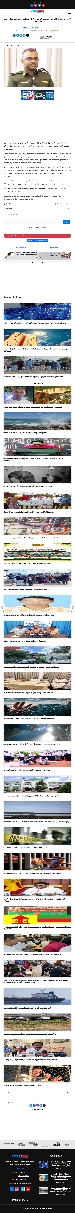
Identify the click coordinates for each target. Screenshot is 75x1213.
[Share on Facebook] (17, 35)
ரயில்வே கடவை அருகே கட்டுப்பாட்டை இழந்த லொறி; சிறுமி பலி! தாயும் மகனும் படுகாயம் (31, 667)
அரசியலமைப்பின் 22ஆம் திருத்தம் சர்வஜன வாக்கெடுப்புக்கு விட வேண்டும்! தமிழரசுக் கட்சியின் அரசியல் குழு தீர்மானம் (37, 928)
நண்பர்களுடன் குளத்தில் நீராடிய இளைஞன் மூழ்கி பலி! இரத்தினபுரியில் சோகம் (29, 718)
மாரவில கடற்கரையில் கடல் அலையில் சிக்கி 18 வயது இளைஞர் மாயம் (26, 433)
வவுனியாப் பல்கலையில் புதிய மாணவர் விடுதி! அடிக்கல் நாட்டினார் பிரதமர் (27, 770)
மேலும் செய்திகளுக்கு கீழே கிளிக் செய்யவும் (22, 236)
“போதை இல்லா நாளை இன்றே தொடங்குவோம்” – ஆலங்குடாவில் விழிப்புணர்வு (29, 512)
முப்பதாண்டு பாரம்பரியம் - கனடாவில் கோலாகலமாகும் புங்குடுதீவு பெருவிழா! (28, 563)
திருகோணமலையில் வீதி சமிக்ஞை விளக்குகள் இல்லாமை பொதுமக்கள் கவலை (29, 615)
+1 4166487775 (22, 1172)
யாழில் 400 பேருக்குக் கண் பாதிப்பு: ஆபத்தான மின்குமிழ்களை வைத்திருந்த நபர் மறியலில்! (32, 873)
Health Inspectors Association (30, 27)
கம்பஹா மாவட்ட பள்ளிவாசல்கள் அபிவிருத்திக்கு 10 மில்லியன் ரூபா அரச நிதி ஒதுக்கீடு (31, 796)
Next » (68, 1093)
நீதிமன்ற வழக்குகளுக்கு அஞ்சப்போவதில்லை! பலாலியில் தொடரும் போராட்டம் (28, 589)
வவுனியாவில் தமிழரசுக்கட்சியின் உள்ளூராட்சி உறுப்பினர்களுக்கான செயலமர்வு (28, 693)
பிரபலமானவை (54, 247)
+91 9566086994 (22, 1179)
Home (18, 30)
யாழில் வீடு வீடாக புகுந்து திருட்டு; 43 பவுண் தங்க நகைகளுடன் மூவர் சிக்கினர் (29, 486)
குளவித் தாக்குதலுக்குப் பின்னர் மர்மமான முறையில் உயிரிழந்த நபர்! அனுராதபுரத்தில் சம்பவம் (33, 407)
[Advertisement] (37, 120)
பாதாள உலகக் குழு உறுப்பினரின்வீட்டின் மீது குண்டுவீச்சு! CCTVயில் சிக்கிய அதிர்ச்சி (31, 538)
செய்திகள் (26, 30)
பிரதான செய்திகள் (52, 30)
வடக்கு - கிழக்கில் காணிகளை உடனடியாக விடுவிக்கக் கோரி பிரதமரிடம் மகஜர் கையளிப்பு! (32, 954)
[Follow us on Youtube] (44, 1105)
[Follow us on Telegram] (30, 1105)
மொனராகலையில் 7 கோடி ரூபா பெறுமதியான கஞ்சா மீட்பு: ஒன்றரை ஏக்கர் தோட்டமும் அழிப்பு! (33, 377)
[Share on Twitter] (20, 35)
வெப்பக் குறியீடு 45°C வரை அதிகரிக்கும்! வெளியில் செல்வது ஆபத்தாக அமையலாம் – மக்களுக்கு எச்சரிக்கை (61, 1176)
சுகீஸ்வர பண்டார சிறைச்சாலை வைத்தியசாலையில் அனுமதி (23, 1085)
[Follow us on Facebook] (34, 1105)
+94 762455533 (23, 1176)
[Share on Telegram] (24, 35)
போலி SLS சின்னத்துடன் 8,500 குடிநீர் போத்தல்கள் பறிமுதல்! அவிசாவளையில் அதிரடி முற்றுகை (35, 323)
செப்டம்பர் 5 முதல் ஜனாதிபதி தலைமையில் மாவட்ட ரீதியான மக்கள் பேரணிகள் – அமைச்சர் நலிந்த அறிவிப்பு (35, 900)
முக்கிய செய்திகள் (21, 247)
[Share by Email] (27, 35)
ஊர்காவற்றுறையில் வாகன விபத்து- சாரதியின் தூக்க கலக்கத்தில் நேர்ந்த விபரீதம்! (30, 1034)
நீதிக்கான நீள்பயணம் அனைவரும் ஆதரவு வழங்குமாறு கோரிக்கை (25, 641)
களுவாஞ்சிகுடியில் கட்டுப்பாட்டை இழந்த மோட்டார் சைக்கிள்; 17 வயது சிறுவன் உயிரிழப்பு (32, 744)
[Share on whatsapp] (14, 35)
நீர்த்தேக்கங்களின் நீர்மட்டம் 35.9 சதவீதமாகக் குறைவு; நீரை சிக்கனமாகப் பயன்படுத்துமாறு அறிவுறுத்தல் (37, 822)
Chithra (6, 45)
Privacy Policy (20, 1168)
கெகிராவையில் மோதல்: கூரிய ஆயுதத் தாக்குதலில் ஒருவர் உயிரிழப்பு (25, 847)
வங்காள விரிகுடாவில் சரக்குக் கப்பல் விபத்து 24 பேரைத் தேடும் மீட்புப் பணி (27, 1008)
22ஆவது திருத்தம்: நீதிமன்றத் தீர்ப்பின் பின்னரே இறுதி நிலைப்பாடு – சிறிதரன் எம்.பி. (31, 1060)
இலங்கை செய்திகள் (38, 30)
